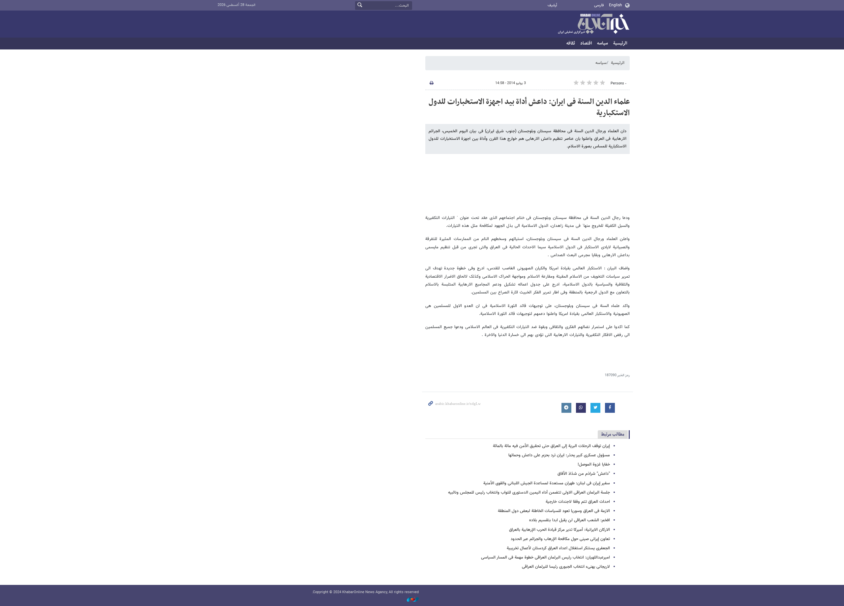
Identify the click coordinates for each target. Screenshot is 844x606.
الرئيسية (620, 43)
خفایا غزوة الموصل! (594, 464)
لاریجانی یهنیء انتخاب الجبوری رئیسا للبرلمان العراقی (566, 566)
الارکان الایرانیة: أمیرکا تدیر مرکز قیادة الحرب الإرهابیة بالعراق (559, 530)
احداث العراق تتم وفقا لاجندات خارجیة (578, 502)
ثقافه (570, 43)
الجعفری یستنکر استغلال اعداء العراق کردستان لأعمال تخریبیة (558, 548)
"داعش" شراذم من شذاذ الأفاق (584, 473)
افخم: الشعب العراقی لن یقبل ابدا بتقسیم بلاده (569, 520)
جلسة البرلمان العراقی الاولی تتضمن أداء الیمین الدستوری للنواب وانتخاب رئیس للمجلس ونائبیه (529, 492)
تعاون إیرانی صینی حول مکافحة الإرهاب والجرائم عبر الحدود (560, 539)
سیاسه (602, 43)
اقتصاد (586, 43)
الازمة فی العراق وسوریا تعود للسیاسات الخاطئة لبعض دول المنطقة (554, 511)
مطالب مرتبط (612, 434)
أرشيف (552, 5)
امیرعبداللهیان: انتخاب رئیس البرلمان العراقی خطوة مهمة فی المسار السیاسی (545, 557)
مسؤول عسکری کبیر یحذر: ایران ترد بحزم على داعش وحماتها (559, 455)
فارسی (599, 5)
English (615, 5)
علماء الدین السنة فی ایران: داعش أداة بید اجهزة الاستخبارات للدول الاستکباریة (529, 107)
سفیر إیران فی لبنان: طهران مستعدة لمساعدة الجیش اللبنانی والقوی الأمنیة (546, 483)
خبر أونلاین (593, 24)
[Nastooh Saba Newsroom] (409, 600)
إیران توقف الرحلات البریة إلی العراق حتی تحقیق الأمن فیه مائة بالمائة (551, 446)
